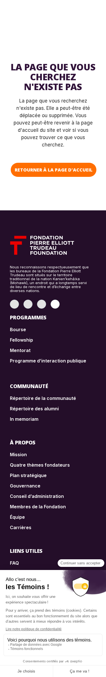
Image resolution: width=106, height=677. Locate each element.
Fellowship (21, 340)
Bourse (18, 329)
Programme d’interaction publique (48, 361)
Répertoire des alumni (34, 408)
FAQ (14, 563)
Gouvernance (25, 486)
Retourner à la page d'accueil (53, 170)
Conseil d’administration (37, 496)
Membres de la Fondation (38, 506)
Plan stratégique (28, 475)
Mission (18, 454)
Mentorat (20, 350)
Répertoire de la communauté (43, 398)
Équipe (17, 517)
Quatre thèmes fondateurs (40, 465)
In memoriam (24, 419)
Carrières (20, 527)
